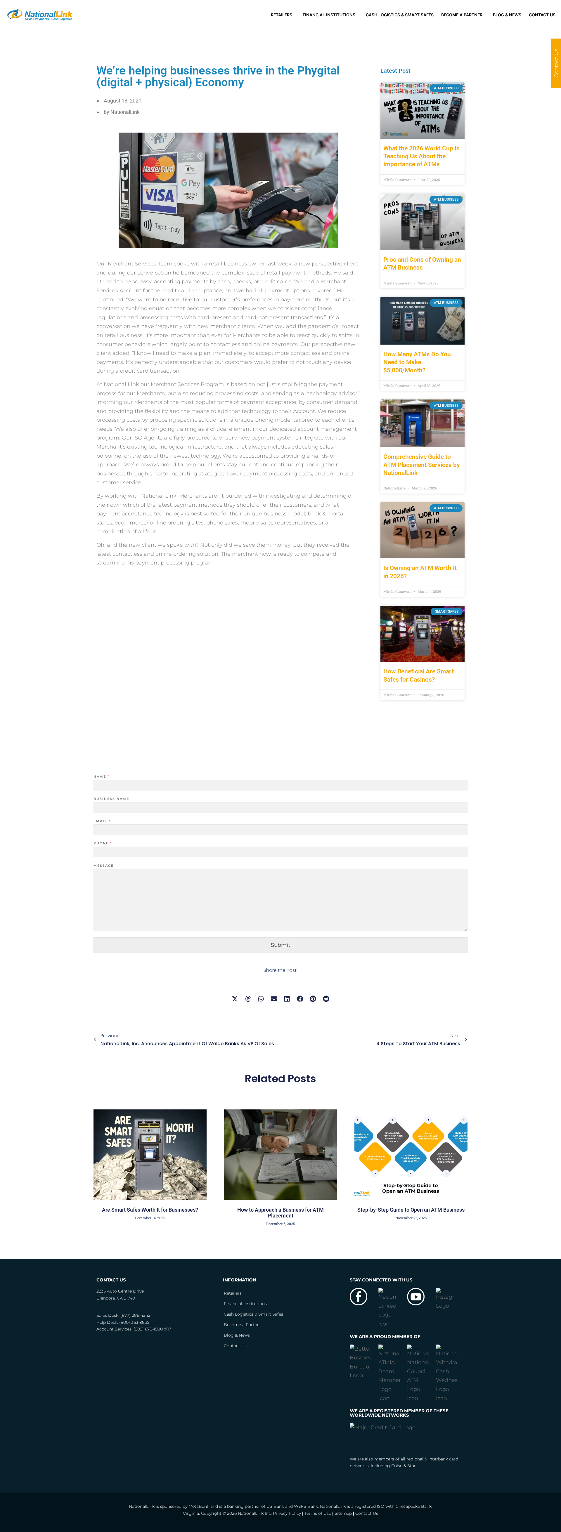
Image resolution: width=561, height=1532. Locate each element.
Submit (280, 945)
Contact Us (542, 14)
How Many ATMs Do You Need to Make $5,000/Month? (417, 362)
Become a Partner (461, 14)
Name (101, 776)
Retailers (281, 14)
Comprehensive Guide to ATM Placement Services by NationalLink (421, 464)
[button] (235, 998)
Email (102, 821)
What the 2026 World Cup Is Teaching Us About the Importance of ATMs (421, 156)
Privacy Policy (287, 1513)
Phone (102, 843)
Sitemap (343, 1513)
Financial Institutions (329, 14)
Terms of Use (317, 1513)
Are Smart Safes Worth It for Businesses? (150, 1210)
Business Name (111, 799)
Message (104, 866)
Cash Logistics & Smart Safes (400, 14)
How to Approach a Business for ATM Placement (280, 1213)
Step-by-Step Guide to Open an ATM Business (411, 1210)
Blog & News (507, 14)
